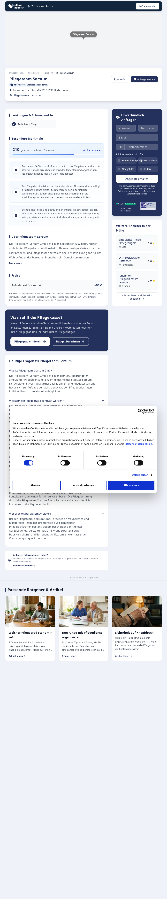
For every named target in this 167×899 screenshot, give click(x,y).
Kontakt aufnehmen (23, 565)
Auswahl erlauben (83, 485)
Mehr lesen (15, 263)
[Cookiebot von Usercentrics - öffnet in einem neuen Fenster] (140, 411)
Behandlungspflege (132, 160)
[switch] (65, 462)
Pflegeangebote (16, 73)
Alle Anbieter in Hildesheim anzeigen (137, 297)
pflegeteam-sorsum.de (27, 95)
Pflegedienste (33, 73)
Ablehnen (35, 485)
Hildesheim (48, 73)
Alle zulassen (131, 485)
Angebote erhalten (137, 179)
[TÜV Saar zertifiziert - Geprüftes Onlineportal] (148, 206)
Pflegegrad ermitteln (27, 341)
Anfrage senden (147, 6)
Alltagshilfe (128, 168)
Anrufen (121, 79)
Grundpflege (150, 160)
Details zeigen (140, 474)
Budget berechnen (68, 341)
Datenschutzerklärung (137, 193)
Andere (148, 168)
